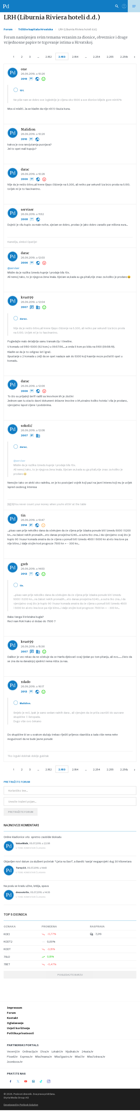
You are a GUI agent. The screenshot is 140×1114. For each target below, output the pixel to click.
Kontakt (12, 1018)
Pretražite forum (20, 811)
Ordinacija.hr (30, 1051)
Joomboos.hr (15, 1061)
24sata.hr (87, 1051)
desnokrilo (22, 892)
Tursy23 (21, 867)
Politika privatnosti (20, 1033)
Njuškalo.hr (72, 1051)
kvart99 (27, 297)
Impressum (14, 1007)
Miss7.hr (80, 1056)
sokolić (26, 426)
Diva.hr (44, 1051)
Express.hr (26, 1056)
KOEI (7, 934)
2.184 (75, 56)
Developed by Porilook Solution (21, 1104)
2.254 (96, 56)
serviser (27, 210)
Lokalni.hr (57, 1051)
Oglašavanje (15, 1023)
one (24, 69)
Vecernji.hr (13, 1051)
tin (23, 515)
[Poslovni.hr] (6, 6)
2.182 (48, 56)
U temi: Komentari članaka (31, 848)
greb (24, 564)
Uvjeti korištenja (18, 1028)
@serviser (13, 268)
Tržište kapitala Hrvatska (35, 29)
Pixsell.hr (12, 1056)
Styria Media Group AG (16, 1097)
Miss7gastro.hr (63, 1056)
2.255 (110, 56)
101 (22, 90)
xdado (25, 682)
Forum (8, 29)
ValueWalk (22, 843)
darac (25, 169)
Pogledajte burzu (70, 974)
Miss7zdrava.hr (96, 1056)
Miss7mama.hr (43, 1056)
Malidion (28, 129)
